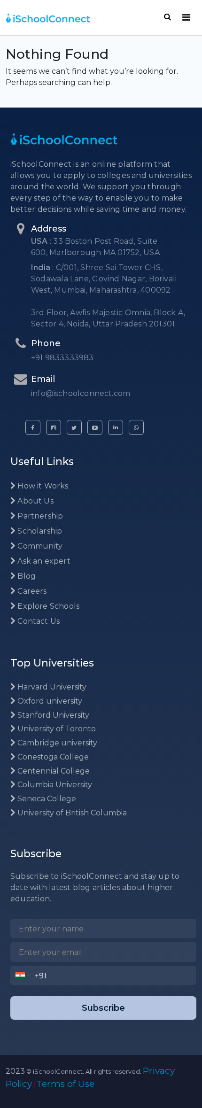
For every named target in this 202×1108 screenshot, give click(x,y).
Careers (31, 591)
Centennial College (53, 771)
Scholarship (39, 531)
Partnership (39, 515)
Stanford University (52, 715)
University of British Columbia (71, 812)
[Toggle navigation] (186, 17)
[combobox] (23, 975)
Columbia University (54, 784)
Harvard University (51, 686)
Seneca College (46, 798)
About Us (35, 500)
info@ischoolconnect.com (80, 393)
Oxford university (49, 701)
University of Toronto (56, 728)
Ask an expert (43, 561)
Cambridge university (56, 742)
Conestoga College (52, 756)
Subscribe (103, 1008)
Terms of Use (65, 1083)
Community (39, 546)
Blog (26, 576)
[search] (167, 17)
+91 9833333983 (62, 357)
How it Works (42, 485)
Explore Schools (47, 606)
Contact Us (38, 621)
